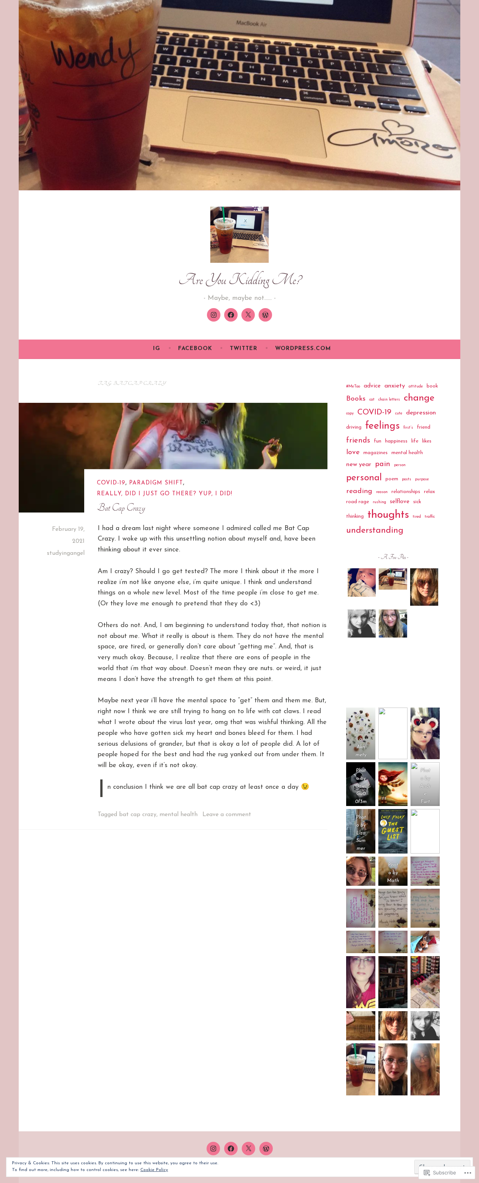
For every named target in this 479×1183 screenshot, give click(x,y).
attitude (416, 386)
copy (350, 413)
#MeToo (353, 386)
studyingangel (66, 553)
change (419, 398)
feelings (382, 426)
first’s (408, 428)
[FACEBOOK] (231, 1148)
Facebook (195, 349)
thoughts (388, 515)
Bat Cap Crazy (121, 508)
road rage (357, 501)
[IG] (213, 315)
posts (406, 479)
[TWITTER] (248, 1148)
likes (426, 441)
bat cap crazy (137, 815)
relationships (405, 491)
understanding (374, 530)
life (414, 441)
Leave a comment (226, 815)
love (353, 452)
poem (391, 479)
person (400, 465)
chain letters (389, 400)
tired (417, 517)
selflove (399, 502)
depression (421, 413)
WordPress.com (303, 349)
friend (423, 427)
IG (156, 349)
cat (372, 400)
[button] (361, 584)
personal (364, 478)
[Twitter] (248, 315)
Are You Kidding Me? (240, 280)
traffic (430, 517)
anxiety (394, 386)
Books (356, 398)
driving (353, 427)
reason (382, 492)
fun (377, 441)
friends (358, 440)
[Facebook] (231, 315)
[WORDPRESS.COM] (266, 1148)
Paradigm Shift (156, 483)
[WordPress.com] (265, 315)
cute (398, 413)
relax (429, 491)
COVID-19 (111, 483)
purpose (422, 479)
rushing (379, 502)
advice (372, 386)
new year (358, 464)
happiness (396, 441)
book (432, 386)
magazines (375, 452)
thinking (355, 516)
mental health (178, 815)
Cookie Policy (154, 1170)
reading (359, 491)
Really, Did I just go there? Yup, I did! (164, 494)
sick (417, 501)
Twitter (243, 349)
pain (382, 464)
